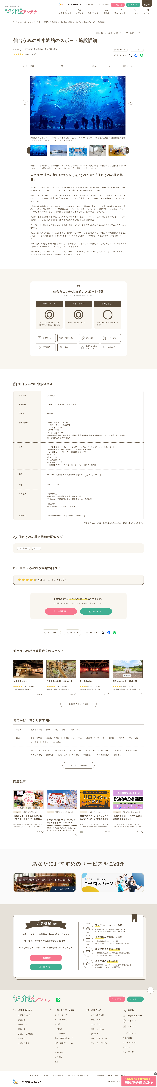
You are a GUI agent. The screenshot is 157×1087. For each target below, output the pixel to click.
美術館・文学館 (52, 738)
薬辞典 (131, 1010)
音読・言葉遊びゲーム (64, 1043)
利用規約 (100, 1075)
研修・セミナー (135, 1016)
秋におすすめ (75, 750)
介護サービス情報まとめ (30, 812)
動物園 (112, 738)
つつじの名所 (36, 755)
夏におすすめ (59, 750)
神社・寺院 (133, 738)
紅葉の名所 (62, 755)
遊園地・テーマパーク (95, 738)
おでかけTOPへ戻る (78, 765)
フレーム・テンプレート (101, 1043)
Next (130, 102)
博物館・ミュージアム (73, 738)
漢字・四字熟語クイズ (64, 1038)
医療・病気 (95, 1024)
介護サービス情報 (25, 1034)
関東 (48, 730)
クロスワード (60, 1034)
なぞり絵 (58, 1057)
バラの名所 (117, 750)
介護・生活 (95, 1020)
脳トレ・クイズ (61, 1015)
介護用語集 (127, 1038)
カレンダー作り (61, 1019)
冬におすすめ (90, 750)
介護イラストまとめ (95, 812)
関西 (64, 730)
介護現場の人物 (97, 1015)
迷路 (56, 1062)
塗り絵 (57, 1024)
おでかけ (132, 1021)
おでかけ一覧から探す (29, 720)
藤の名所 (50, 755)
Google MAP (93, 475)
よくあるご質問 (104, 5)
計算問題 (58, 1029)
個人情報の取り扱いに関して (80, 1075)
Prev (25, 102)
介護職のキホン (24, 1015)
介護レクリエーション (65, 1010)
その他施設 (57, 742)
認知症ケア (22, 1024)
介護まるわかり (25, 1010)
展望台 (45, 742)
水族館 (17, 49)
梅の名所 (75, 755)
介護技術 (22, 1020)
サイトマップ (128, 1052)
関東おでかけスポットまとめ (64, 812)
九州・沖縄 (75, 730)
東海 (56, 730)
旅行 (33, 750)
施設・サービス (97, 1029)
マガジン (132, 1026)
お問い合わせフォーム (111, 523)
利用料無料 (88, 755)
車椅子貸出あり (23, 548)
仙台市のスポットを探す (78, 704)
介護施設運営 (23, 1043)
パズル (57, 1048)
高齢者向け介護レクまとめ (130, 812)
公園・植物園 (36, 738)
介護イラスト (97, 1010)
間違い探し (59, 1052)
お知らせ (126, 1047)
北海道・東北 (36, 730)
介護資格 (22, 1038)
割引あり (36, 548)
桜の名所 (104, 750)
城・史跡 (34, 742)
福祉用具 (94, 1034)
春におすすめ (44, 750)
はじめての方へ (90, 5)
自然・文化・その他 (99, 1038)
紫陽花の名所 (131, 750)
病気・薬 (22, 1029)
